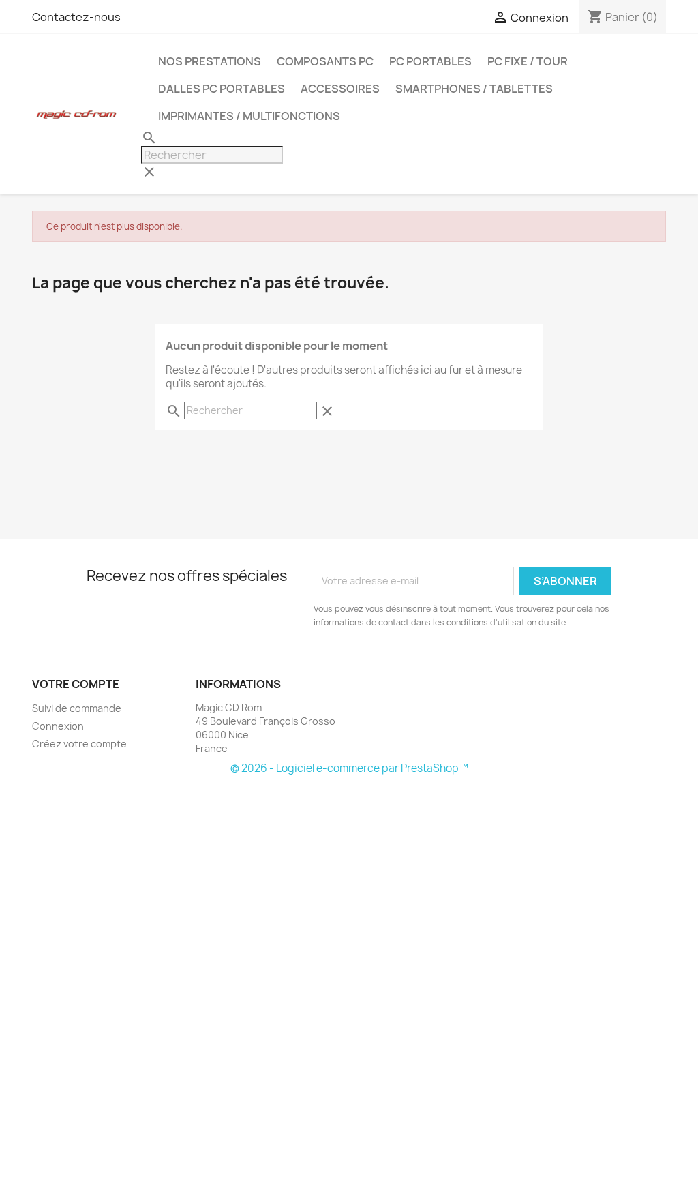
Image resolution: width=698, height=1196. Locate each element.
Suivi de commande (76, 708)
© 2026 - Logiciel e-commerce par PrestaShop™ (349, 768)
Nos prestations (209, 61)
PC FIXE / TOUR (527, 61)
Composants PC (325, 61)
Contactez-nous (76, 17)
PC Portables (430, 61)
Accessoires (340, 88)
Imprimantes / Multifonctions (249, 115)
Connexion (58, 725)
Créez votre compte (79, 743)
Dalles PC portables (221, 88)
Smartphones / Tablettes (474, 88)
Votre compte (75, 683)
